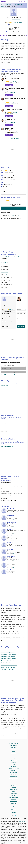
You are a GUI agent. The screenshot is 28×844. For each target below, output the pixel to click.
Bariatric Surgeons (13, 745)
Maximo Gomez (11, 556)
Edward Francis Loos (12, 536)
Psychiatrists (13, 785)
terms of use (22, 821)
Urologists (13, 791)
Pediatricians (13, 779)
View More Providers (13, 138)
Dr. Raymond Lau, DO (10, 128)
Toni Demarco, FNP (20, 302)
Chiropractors (13, 749)
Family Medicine (4, 385)
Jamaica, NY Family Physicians (8, 667)
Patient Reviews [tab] (12, 35)
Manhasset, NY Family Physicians (8, 660)
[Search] (19, 2)
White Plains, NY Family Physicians (9, 665)
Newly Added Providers (13, 797)
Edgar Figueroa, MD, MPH (12, 78)
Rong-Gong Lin (10, 508)
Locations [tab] (20, 35)
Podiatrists (13, 783)
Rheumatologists (13, 789)
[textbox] (13, 365)
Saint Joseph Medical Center (14, 31)
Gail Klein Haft (10, 515)
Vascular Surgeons (13, 793)
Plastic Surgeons (13, 781)
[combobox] (13, 365)
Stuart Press (10, 542)
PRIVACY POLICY (13, 812)
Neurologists (13, 766)
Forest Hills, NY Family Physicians (8, 658)
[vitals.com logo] (3, 1)
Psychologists (13, 787)
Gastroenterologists (13, 760)
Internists (13, 764)
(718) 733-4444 (6, 274)
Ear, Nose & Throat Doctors (13, 754)
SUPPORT (13, 803)
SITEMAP (13, 809)
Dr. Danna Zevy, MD (10, 119)
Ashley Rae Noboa (11, 522)
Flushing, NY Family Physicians (8, 656)
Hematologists (13, 762)
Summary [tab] (4, 35)
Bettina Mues (10, 529)
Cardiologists (13, 747)
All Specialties (13, 795)
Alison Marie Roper (11, 563)
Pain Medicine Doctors (13, 778)
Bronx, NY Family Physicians (7, 650)
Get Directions (4, 262)
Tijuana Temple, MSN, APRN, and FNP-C (15, 99)
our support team (8, 733)
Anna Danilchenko (11, 569)
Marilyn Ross (10, 549)
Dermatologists (13, 753)
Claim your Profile (16, 19)
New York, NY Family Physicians (8, 662)
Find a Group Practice (13, 801)
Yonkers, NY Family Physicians (8, 652)
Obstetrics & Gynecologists (14, 768)
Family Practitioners (13, 758)
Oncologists (13, 770)
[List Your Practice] (22, 2)
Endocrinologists (13, 756)
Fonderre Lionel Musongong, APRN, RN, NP (14, 89)
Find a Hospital (13, 799)
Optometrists (13, 774)
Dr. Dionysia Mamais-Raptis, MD (13, 109)
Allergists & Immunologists (13, 743)
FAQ (13, 806)
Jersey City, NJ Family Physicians (8, 669)
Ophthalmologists (13, 772)
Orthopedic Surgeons (13, 776)
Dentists (13, 751)
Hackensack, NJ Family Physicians (8, 654)
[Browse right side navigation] (25, 2)
